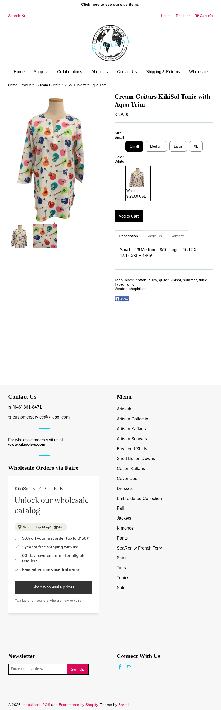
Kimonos (125, 528)
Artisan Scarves (132, 439)
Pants (122, 538)
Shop (38, 71)
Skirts (122, 557)
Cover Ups (127, 478)
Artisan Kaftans (131, 429)
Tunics (123, 577)
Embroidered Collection (139, 498)
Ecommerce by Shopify (78, 704)
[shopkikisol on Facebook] (120, 667)
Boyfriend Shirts (132, 449)
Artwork (124, 409)
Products (27, 85)
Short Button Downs (136, 458)
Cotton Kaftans (131, 468)
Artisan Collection (134, 419)
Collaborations (69, 71)
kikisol (176, 280)
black (129, 280)
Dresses (125, 488)
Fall (120, 508)
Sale (121, 587)
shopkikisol (138, 288)
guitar (163, 280)
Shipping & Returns (163, 71)
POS (46, 704)
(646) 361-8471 (27, 407)
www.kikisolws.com (26, 444)
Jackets (124, 518)
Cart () (206, 16)
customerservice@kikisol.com (41, 417)
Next (101, 158)
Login (166, 16)
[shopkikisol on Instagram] (129, 667)
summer (190, 280)
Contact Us (127, 71)
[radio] (134, 146)
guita (153, 280)
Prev (13, 158)
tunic (203, 280)
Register (183, 16)
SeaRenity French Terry (139, 548)
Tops (121, 567)
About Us (99, 71)
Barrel (123, 704)
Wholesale (198, 71)
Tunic (129, 284)
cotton (141, 280)
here (95, 4)
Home (19, 71)
